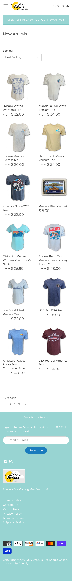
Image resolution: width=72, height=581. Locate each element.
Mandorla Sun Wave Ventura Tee (52, 107)
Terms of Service (14, 518)
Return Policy (12, 509)
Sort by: (8, 50)
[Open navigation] (5, 6)
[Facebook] (5, 461)
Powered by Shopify (16, 563)
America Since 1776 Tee (16, 208)
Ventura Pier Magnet (53, 206)
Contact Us (10, 504)
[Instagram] (11, 461)
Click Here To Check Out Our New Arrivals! (36, 19)
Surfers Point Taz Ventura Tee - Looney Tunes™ (53, 260)
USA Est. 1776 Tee (50, 310)
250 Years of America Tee (53, 362)
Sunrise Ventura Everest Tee (13, 158)
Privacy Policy (12, 513)
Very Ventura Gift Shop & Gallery (47, 559)
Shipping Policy (13, 522)
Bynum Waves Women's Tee (13, 107)
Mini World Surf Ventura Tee (13, 312)
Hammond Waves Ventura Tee (51, 158)
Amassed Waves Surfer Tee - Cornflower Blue (14, 364)
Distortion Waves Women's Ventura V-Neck (17, 260)
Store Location (13, 500)
